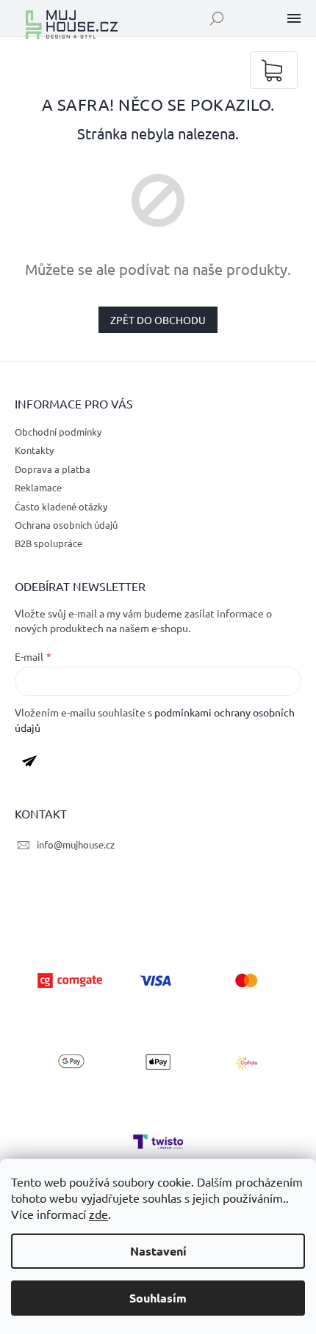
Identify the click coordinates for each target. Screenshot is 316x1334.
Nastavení (158, 1250)
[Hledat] (216, 18)
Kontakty (34, 450)
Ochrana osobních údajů (66, 524)
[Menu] (294, 18)
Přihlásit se (35, 764)
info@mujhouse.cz (76, 844)
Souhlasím (158, 1297)
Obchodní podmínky (58, 431)
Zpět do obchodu (158, 319)
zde (98, 1213)
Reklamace (38, 487)
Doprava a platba (52, 469)
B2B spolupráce (48, 543)
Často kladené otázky (61, 506)
